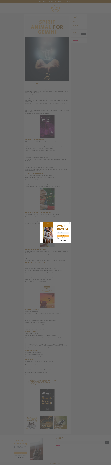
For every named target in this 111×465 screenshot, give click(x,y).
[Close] (69, 223)
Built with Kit (63, 240)
